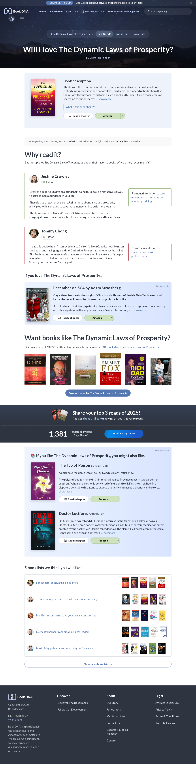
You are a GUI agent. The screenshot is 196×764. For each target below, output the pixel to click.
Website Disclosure (167, 723)
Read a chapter (81, 115)
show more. (105, 99)
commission (71, 141)
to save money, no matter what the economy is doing (148, 197)
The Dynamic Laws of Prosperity (70, 34)
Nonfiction (56, 11)
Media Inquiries (115, 716)
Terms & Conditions (167, 716)
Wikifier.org (15, 719)
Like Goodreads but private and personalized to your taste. (109, 2)
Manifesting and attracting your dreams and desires (66, 615)
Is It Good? (104, 34)
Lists (139, 34)
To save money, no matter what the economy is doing (66, 599)
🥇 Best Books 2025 (93, 11)
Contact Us (113, 723)
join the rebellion (119, 141)
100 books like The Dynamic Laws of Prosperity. (131, 347)
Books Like (121, 34)
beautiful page (93, 418)
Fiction (43, 11)
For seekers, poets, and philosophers (57, 582)
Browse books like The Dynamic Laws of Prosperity (97, 393)
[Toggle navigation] (21, 18)
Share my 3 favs (125, 433)
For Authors (113, 709)
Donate (111, 740)
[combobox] (168, 11)
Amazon (108, 115)
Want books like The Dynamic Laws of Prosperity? (97, 338)
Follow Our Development (72, 709)
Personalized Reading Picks (123, 11)
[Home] (18, 11)
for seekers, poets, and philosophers (145, 252)
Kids (68, 11)
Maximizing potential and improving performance (64, 648)
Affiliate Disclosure (167, 702)
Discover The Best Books (72, 702)
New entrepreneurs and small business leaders (62, 631)
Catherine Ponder (100, 57)
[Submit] (147, 11)
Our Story (112, 702)
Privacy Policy (163, 709)
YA (76, 11)
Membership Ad (162, 286)
